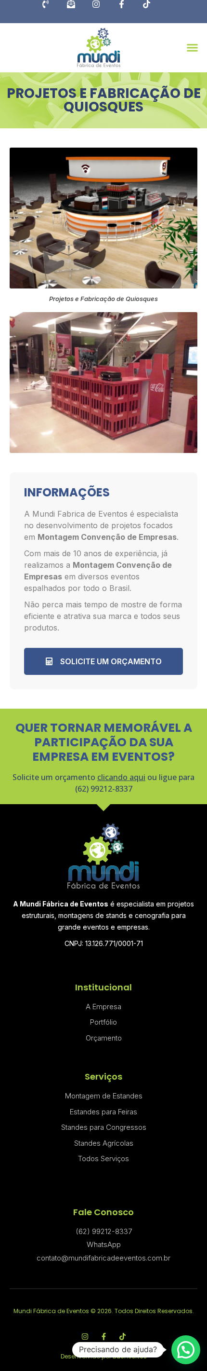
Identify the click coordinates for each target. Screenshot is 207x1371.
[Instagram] (103, 11)
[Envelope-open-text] (78, 11)
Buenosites (130, 1356)
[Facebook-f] (129, 11)
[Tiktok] (154, 11)
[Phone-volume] (53, 11)
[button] (192, 47)
